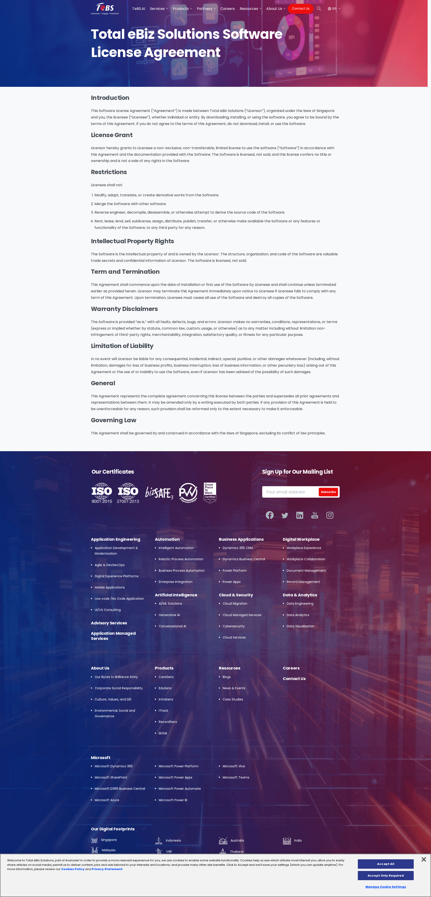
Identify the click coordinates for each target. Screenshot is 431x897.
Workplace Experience (304, 548)
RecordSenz (168, 722)
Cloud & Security (236, 595)
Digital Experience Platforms (117, 576)
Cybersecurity (234, 626)
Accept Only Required (386, 875)
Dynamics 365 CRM (238, 548)
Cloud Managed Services (242, 615)
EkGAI (163, 733)
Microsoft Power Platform (178, 766)
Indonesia (173, 840)
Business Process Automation (182, 570)
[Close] (424, 859)
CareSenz (166, 677)
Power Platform (235, 570)
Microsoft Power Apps (175, 777)
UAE (168, 851)
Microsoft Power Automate (180, 788)
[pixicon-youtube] (314, 515)
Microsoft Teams (236, 777)
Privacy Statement (107, 869)
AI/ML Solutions (170, 603)
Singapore (108, 840)
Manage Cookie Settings (385, 887)
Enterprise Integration (175, 582)
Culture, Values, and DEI (113, 699)
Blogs (227, 677)
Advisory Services (109, 623)
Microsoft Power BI (173, 800)
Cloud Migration (235, 603)
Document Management (306, 570)
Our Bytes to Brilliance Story (116, 677)
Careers (291, 668)
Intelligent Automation (176, 548)
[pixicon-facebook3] (269, 515)
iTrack (163, 710)
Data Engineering (300, 603)
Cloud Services (234, 637)
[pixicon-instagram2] (329, 515)
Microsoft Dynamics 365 (114, 766)
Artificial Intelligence (176, 595)
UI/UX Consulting (108, 610)
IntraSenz (166, 699)
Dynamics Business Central (244, 559)
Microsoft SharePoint (111, 777)
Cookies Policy (72, 869)
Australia (237, 840)
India (297, 840)
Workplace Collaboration (306, 559)
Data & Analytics (300, 595)
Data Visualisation (300, 626)
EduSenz (165, 688)
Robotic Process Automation (181, 559)
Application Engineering (115, 539)
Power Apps (232, 582)
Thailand (236, 851)
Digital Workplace (301, 539)
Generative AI (169, 615)
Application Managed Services (113, 635)
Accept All (385, 864)
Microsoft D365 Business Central (120, 788)
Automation (167, 539)
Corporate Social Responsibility (119, 688)
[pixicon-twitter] (284, 515)
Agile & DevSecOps (110, 565)
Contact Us (294, 678)
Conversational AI (172, 626)
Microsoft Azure (107, 800)
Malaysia (108, 850)
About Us (100, 668)
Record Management (303, 582)
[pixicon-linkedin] (299, 515)
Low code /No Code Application (119, 598)
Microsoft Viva (234, 766)
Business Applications (241, 539)
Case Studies (233, 699)
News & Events (234, 688)
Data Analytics (298, 615)
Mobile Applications (110, 587)
